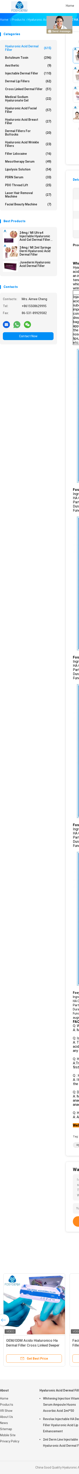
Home (4, 1398)
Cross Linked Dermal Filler (28, 89)
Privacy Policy (9, 1441)
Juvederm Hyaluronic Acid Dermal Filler (35, 264)
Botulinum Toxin (28, 57)
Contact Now (28, 336)
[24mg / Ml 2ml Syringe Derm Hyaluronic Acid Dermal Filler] (10, 251)
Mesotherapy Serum (28, 161)
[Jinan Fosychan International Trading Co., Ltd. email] (6, 324)
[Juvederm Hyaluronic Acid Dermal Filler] (10, 266)
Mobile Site (8, 1435)
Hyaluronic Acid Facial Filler (28, 110)
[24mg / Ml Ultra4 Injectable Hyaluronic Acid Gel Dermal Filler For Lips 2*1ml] (10, 236)
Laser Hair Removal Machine (28, 194)
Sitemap (6, 1429)
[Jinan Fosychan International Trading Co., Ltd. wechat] (27, 324)
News (4, 1423)
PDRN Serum (28, 177)
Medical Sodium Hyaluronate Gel (28, 98)
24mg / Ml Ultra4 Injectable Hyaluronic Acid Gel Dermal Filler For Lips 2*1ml (35, 236)
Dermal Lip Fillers (28, 81)
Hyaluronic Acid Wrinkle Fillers (28, 144)
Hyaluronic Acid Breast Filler (28, 121)
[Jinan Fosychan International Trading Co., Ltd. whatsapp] (16, 324)
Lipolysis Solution (28, 169)
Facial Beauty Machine (28, 204)
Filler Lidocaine (28, 153)
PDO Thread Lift (28, 185)
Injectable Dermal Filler (28, 73)
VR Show (6, 1410)
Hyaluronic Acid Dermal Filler (28, 48)
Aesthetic (28, 65)
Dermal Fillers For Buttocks (28, 132)
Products (6, 1404)
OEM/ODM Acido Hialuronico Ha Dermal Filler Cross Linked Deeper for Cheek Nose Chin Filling (32, 1345)
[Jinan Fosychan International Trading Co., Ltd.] (19, 6)
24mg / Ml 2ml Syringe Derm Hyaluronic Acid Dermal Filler (35, 251)
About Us (6, 1417)
